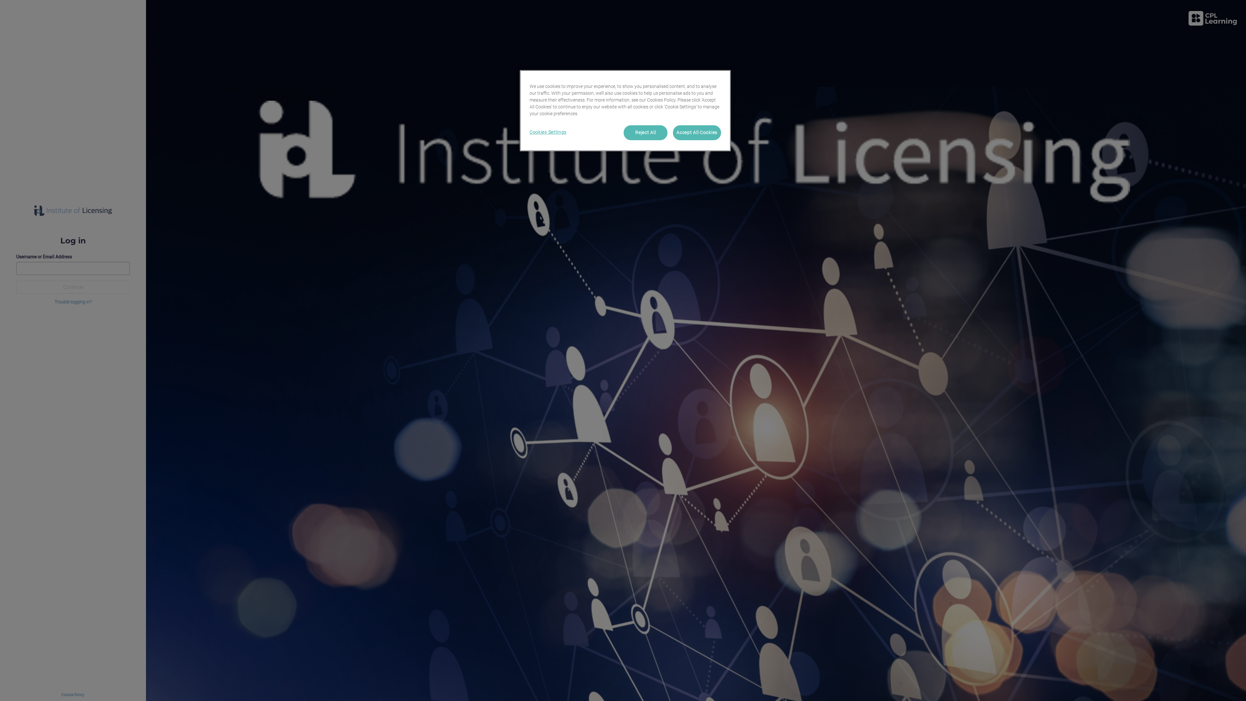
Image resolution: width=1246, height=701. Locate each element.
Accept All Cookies (697, 132)
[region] (625, 110)
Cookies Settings (548, 132)
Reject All (645, 132)
